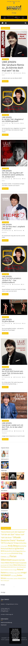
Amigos (16, 543)
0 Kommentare (18, 73)
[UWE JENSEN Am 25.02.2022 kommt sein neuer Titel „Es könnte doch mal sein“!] (14, 339)
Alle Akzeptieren (16, 640)
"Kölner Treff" (19, 534)
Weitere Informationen (15, 638)
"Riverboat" (20, 540)
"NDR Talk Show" (6, 537)
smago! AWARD (17, 572)
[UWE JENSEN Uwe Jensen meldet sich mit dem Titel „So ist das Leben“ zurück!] (14, 393)
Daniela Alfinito (9, 551)
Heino (2, 563)
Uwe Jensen (4, 232)
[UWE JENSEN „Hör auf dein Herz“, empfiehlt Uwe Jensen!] (14, 194)
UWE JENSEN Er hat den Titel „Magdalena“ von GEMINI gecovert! (13, 119)
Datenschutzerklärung (6, 622)
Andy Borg (13, 545)
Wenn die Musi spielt (5, 580)
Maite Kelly (17, 565)
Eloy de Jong (9, 553)
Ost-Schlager (5, 59)
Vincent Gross (22, 578)
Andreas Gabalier (4, 546)
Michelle (6, 569)
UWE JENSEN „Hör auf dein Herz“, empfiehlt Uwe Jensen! (13, 226)
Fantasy (7, 556)
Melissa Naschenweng (18, 567)
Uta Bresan (15, 578)
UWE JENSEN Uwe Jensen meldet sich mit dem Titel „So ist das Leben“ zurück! (12, 426)
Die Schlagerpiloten (18, 551)
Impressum (3, 625)
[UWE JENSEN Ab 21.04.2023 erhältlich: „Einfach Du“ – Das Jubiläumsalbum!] (14, 246)
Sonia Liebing (14, 575)
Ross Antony (9, 573)
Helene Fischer (10, 563)
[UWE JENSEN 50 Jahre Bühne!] (14, 300)
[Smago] (2, 23)
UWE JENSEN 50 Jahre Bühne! (8, 320)
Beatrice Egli (13, 548)
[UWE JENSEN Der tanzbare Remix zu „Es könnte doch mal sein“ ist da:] (14, 31)
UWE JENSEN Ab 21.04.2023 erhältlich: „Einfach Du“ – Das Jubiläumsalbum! (11, 279)
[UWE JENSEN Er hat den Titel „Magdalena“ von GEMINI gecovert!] (14, 87)
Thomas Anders (9, 578)
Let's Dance (10, 565)
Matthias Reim (10, 567)
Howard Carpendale (20, 563)
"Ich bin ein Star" (8, 534)
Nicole (9, 569)
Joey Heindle (3, 565)
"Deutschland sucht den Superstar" (13, 532)
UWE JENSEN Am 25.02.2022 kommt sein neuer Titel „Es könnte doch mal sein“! (12, 372)
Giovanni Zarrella (18, 560)
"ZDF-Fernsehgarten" (7, 543)
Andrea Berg (22, 543)
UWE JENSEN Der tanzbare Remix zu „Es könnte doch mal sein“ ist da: (13, 66)
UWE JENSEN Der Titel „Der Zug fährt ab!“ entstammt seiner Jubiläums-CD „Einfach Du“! (13, 174)
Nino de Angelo (14, 569)
